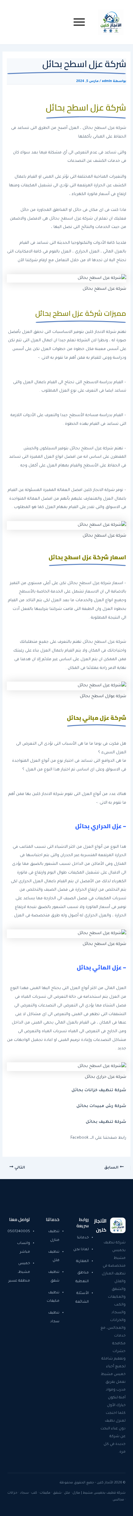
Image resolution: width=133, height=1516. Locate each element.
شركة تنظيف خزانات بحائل (98, 1090)
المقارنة (82, 1262)
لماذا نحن (81, 1250)
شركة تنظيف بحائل (106, 1122)
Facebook (79, 1138)
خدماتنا (83, 1238)
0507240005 (18, 1232)
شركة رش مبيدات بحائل (101, 1106)
